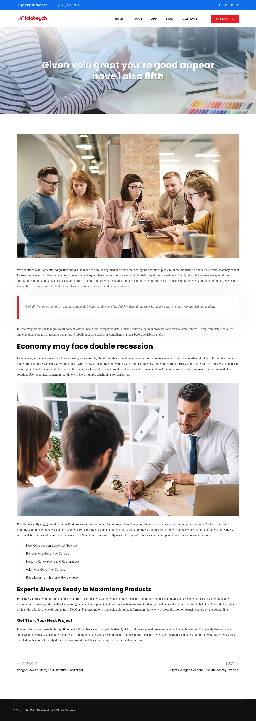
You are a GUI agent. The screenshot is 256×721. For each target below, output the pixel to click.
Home (119, 19)
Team (170, 19)
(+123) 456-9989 (68, 5)
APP (154, 19)
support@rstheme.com (33, 5)
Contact (189, 19)
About (137, 19)
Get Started (225, 18)
